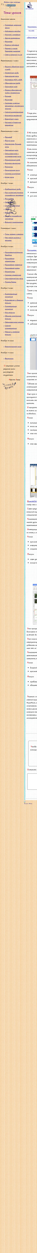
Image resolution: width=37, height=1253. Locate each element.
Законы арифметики (12, 38)
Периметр (8, 41)
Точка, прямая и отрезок (14, 234)
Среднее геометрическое (11, 327)
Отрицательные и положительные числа (13, 155)
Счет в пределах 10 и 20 (13, 54)
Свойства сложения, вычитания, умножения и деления (14, 106)
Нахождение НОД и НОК (13, 79)
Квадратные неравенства (10, 260)
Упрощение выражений (13, 115)
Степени (8, 209)
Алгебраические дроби (13, 189)
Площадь (8, 96)
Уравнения (9, 212)
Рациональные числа (12, 170)
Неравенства (10, 271)
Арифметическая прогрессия (11, 295)
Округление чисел (11, 86)
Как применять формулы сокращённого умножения (14, 194)
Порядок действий (12, 45)
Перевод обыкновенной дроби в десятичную (13, 91)
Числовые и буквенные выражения (13, 123)
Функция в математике (14, 222)
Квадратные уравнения (13, 264)
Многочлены (9, 198)
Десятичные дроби (12, 72)
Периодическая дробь (12, 159)
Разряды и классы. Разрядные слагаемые (12, 49)
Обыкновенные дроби (12, 83)
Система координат (12, 173)
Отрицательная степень (14, 322)
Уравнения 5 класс (12, 119)
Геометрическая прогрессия (11, 307)
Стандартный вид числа (14, 278)
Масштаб (8, 137)
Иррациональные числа (13, 346)
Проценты (8, 99)
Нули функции (10, 312)
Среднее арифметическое (14, 112)
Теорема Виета (10, 282)
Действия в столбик (12, 31)
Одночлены (9, 202)
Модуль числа (9, 140)
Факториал (9, 358)
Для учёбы (31, 31)
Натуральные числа (12, 76)
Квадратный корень (12, 268)
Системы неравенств (13, 275)
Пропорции (9, 166)
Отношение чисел (11, 150)
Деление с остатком (12, 34)
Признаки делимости (12, 163)
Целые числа (9, 177)
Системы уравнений (12, 205)
